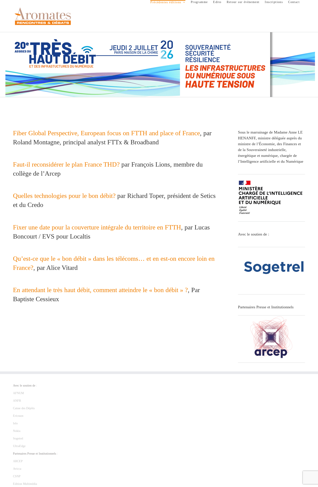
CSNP (17, 476)
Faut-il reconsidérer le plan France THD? (66, 164)
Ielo (15, 423)
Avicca (17, 468)
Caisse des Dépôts (24, 408)
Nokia (16, 431)
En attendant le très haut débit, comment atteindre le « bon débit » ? (100, 289)
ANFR (17, 400)
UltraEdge (19, 446)
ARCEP (18, 461)
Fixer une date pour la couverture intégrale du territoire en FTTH (97, 227)
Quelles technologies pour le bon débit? (64, 195)
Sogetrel (18, 438)
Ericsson (18, 415)
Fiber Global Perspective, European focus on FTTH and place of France (106, 133)
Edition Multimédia (25, 483)
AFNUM (18, 393)
